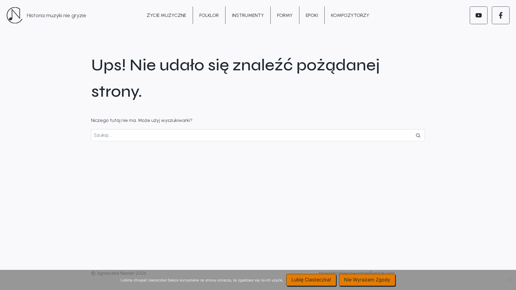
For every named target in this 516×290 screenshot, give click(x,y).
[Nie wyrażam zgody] (509, 279)
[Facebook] (501, 15)
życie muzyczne (166, 15)
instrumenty (248, 15)
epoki (312, 15)
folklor (209, 15)
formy (285, 15)
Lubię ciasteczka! (311, 279)
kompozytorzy (350, 15)
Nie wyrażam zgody (367, 279)
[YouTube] (479, 15)
